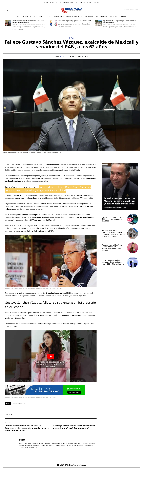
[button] (7, 10)
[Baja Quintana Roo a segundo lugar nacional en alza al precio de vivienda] (98, 23)
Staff (62, 56)
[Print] (38, 414)
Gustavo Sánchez (19, 404)
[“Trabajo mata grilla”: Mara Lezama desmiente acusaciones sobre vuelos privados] (132, 247)
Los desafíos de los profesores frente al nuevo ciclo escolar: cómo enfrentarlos (28, 21)
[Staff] (10, 443)
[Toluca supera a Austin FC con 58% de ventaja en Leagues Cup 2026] (132, 219)
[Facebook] (17, 414)
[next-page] (134, 167)
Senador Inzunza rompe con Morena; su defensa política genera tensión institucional (119, 201)
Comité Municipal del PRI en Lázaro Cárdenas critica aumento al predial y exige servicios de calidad (27, 428)
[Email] (33, 414)
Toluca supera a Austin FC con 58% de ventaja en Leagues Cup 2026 (113, 219)
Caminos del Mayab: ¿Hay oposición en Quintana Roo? (74, 20)
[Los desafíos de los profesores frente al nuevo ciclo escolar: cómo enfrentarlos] (8, 23)
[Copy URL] (43, 414)
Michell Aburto (109, 207)
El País (71, 38)
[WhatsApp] (28, 414)
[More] (48, 414)
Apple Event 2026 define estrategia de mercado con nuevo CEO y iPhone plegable (113, 262)
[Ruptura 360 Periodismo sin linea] (71, 9)
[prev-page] (130, 167)
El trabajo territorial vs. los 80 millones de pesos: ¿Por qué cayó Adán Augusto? (74, 426)
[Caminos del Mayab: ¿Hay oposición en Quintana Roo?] (53, 23)
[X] (23, 414)
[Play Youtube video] (51, 356)
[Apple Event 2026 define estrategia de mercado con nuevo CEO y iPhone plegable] (132, 262)
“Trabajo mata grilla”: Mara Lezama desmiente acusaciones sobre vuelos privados (112, 248)
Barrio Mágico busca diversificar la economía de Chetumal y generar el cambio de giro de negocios (113, 233)
